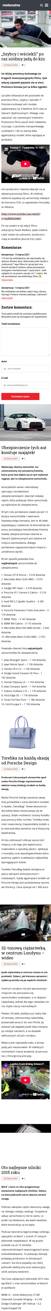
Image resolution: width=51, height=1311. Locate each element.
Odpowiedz (7, 280)
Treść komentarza (10, 323)
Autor (4, 361)
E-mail (4, 378)
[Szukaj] (41, 5)
